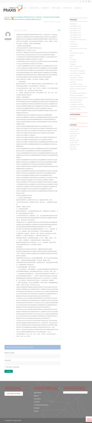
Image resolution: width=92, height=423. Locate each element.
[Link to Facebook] (80, 1)
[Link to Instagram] (86, 1)
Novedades (73, 62)
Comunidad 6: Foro (75, 37)
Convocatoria (74, 44)
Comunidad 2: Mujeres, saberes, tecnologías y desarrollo (76, 80)
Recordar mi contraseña (13, 367)
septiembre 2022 (75, 145)
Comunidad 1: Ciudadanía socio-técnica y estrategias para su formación (77, 73)
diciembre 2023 (74, 140)
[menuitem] (5, 8)
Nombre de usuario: (9, 352)
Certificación (73, 24)
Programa (73, 64)
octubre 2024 (73, 131)
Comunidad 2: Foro (75, 28)
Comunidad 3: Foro (75, 30)
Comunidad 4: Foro (75, 33)
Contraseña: (7, 360)
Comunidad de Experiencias (78, 39)
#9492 (59, 30)
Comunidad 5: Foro (75, 35)
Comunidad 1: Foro (75, 26)
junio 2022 (73, 147)
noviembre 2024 (74, 129)
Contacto (72, 42)
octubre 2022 (73, 142)
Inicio (71, 57)
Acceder (8, 371)
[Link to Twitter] (83, 1)
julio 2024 (72, 138)
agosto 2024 (73, 136)
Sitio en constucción (75, 66)
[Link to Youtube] (89, 1)
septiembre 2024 (75, 133)
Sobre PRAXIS (74, 68)
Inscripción (73, 59)
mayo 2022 (73, 149)
